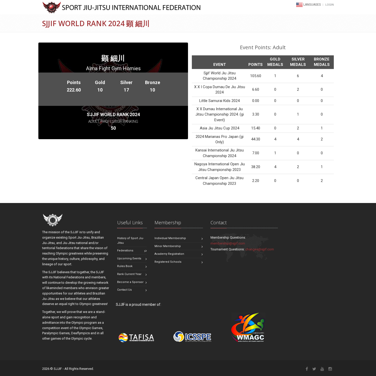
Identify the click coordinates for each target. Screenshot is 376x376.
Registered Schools (167, 261)
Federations (125, 250)
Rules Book (124, 266)
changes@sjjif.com (259, 249)
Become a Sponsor (130, 282)
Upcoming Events (129, 258)
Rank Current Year (129, 274)
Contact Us (124, 289)
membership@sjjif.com (228, 243)
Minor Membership (167, 246)
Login (329, 4)
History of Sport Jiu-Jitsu (130, 241)
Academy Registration (169, 254)
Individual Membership (170, 238)
